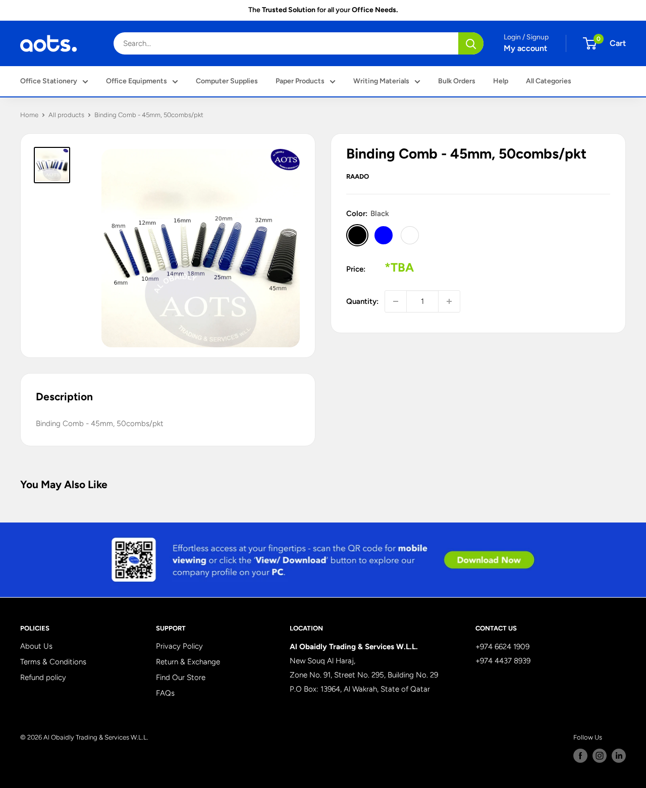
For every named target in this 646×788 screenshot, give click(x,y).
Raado (357, 176)
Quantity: (362, 301)
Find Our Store (180, 677)
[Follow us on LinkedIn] (619, 756)
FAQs (165, 693)
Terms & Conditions (53, 661)
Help (500, 81)
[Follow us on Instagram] (600, 756)
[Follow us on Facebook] (580, 756)
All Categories (548, 81)
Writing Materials (381, 81)
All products (66, 115)
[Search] (470, 43)
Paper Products (300, 81)
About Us (36, 646)
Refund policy (43, 677)
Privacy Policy (179, 646)
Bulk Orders (456, 81)
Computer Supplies (227, 81)
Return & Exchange (188, 661)
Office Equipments (136, 81)
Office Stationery (48, 81)
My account (525, 48)
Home (29, 115)
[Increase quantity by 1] (449, 301)
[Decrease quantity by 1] (395, 301)
